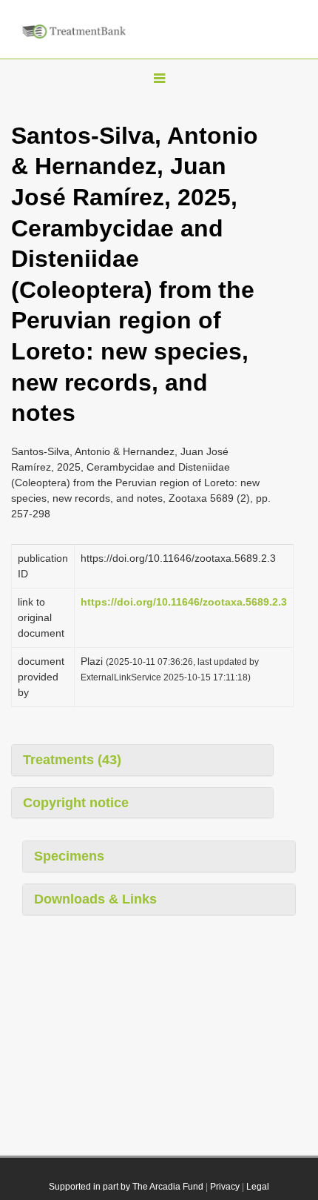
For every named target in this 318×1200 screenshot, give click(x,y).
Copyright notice (76, 802)
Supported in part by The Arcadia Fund (126, 1186)
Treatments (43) (72, 759)
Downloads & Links (95, 899)
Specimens (69, 856)
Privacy (225, 1186)
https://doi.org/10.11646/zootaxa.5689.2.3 (184, 602)
